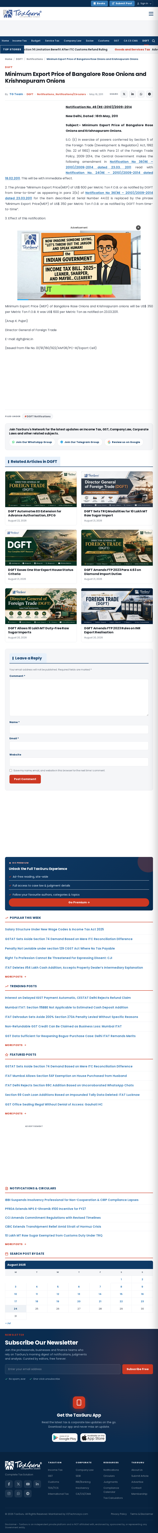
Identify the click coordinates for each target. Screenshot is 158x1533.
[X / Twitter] (18, 1484)
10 (15, 1294)
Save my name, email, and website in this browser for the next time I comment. (59, 770)
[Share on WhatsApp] (141, 94)
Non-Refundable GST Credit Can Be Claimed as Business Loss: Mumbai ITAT (63, 1026)
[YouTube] (28, 1484)
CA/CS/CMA (83, 1494)
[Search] (153, 40)
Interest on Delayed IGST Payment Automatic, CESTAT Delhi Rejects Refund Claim (68, 998)
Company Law (72, 40)
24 (15, 1309)
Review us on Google (126, 442)
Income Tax (19, 40)
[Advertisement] (34, 143)
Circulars (109, 1476)
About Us (137, 1470)
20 (79, 1301)
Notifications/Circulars (71, 94)
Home (5, 40)
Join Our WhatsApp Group (34, 442)
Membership (139, 1494)
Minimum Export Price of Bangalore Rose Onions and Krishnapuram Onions (75, 77)
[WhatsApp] (18, 1493)
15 (121, 1294)
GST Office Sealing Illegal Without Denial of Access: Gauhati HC (54, 1104)
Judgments (110, 1482)
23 (142, 1301)
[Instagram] (9, 1493)
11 (37, 1294)
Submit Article (140, 1476)
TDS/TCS (53, 1488)
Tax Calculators (113, 1498)
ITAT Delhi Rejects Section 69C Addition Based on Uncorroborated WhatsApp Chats (69, 1085)
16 (142, 1294)
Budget (35, 40)
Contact (136, 1488)
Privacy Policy (119, 1514)
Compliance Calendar (111, 1490)
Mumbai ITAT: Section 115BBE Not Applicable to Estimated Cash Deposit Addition (66, 1007)
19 (57, 1301)
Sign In (144, 3)
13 (79, 1294)
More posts (14, 977)
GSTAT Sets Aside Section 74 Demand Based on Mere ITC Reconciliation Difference (69, 939)
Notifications (35, 59)
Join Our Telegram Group (81, 442)
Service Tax (52, 40)
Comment (17, 676)
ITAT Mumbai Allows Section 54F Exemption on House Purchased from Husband (66, 1076)
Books (101, 3)
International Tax (58, 1494)
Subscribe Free (138, 1369)
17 (15, 1301)
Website (15, 754)
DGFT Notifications (38, 416)
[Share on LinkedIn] (132, 94)
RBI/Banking (83, 1482)
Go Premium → (79, 902)
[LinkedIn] (37, 1484)
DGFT (145, 40)
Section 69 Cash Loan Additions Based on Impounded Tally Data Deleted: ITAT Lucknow (72, 1095)
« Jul (8, 1323)
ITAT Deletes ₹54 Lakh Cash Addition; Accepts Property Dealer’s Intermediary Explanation (74, 968)
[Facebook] (9, 1484)
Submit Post (124, 3)
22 (121, 1301)
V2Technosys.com (77, 1514)
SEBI (78, 1476)
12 (58, 1294)
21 (100, 1301)
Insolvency (82, 1488)
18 (36, 1301)
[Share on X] (124, 94)
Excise (89, 40)
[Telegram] (28, 1493)
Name (14, 722)
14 (100, 1294)
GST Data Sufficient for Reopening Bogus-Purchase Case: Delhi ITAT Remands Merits (70, 1036)
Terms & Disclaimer (141, 1514)
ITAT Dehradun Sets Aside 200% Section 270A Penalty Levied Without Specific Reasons (71, 1017)
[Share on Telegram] (149, 94)
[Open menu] (151, 13)
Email (14, 738)
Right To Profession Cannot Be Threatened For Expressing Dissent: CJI (58, 958)
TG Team (16, 94)
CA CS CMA (131, 40)
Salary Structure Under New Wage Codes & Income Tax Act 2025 (54, 929)
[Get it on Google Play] (65, 1437)
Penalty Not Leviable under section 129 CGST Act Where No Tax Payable (60, 948)
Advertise (137, 1482)
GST (116, 40)
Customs (103, 40)
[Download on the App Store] (93, 1437)
